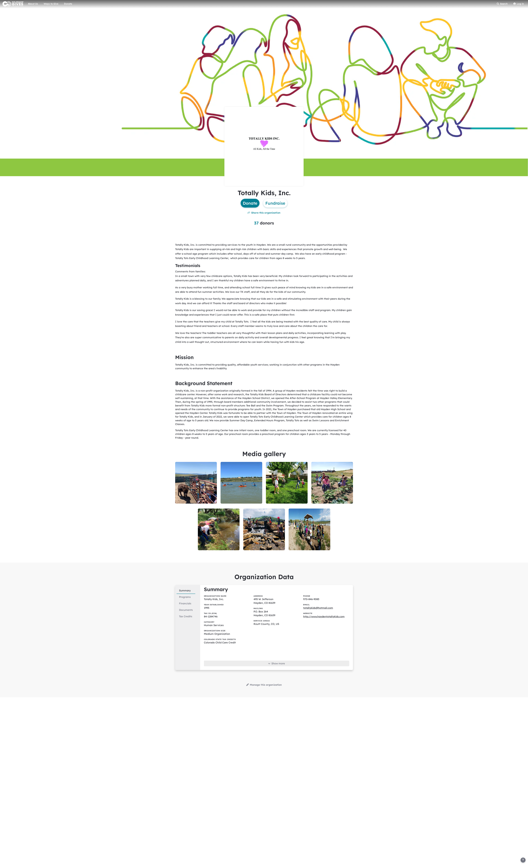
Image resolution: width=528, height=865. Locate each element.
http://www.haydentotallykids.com (324, 616)
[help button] (523, 860)
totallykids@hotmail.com (318, 607)
